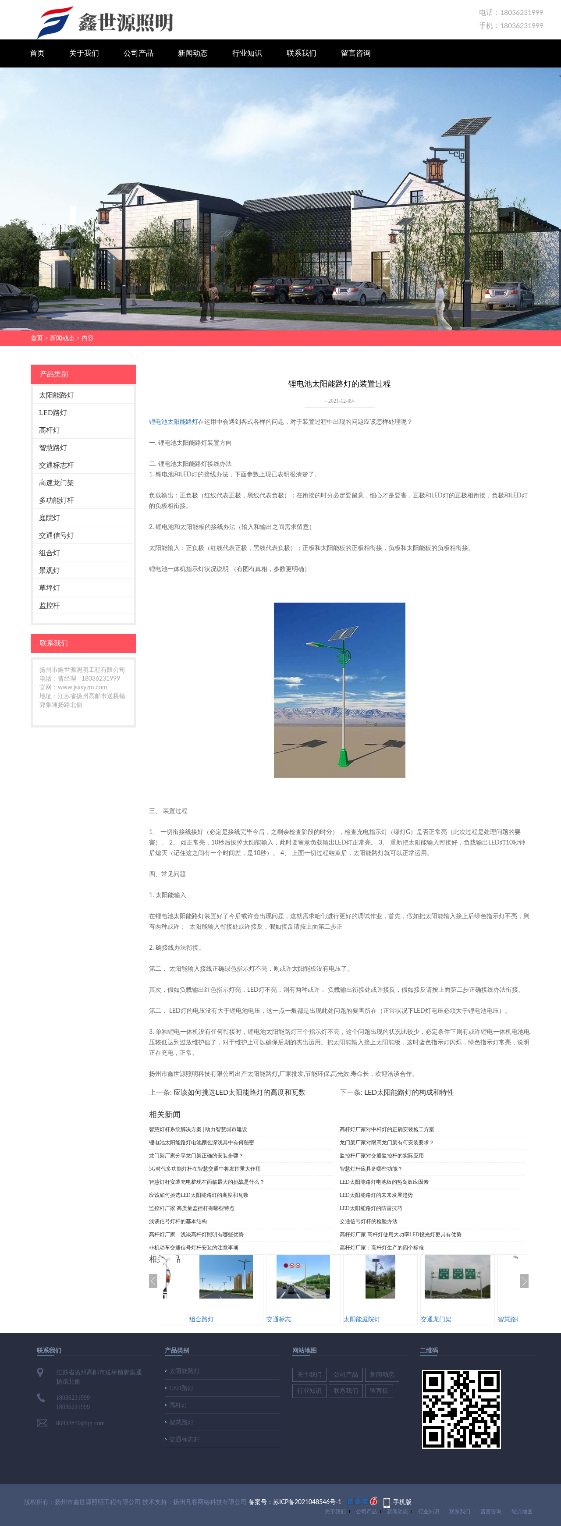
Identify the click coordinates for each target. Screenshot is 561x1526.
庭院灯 (49, 518)
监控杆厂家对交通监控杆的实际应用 (382, 1156)
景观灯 (49, 570)
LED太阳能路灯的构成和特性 (409, 1092)
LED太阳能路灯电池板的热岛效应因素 (384, 1182)
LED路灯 (53, 412)
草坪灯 (49, 588)
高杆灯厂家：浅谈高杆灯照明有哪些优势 (196, 1234)
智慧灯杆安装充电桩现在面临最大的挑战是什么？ (207, 1182)
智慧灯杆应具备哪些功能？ (371, 1169)
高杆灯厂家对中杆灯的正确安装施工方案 (387, 1129)
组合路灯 (201, 1320)
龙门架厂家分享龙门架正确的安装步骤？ (196, 1156)
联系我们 (301, 53)
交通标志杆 (56, 465)
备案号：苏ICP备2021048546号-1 (295, 1502)
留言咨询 (356, 53)
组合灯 (49, 553)
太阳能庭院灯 (362, 1320)
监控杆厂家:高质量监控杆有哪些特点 (191, 1208)
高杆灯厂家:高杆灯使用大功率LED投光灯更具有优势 (401, 1234)
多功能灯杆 (56, 500)
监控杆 (49, 605)
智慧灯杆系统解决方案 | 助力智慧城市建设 (198, 1129)
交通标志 (278, 1320)
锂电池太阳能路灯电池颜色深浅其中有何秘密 (201, 1142)
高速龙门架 (56, 482)
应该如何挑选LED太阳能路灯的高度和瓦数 (239, 1092)
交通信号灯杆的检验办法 (369, 1221)
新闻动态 (193, 53)
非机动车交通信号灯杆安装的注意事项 (193, 1248)
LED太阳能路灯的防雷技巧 (371, 1208)
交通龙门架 (436, 1320)
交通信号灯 (56, 535)
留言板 (379, 1391)
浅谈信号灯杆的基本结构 (178, 1221)
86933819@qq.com (80, 1423)
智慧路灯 (53, 447)
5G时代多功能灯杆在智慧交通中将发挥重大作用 (205, 1169)
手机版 (402, 1502)
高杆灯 (49, 430)
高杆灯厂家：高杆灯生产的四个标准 (382, 1248)
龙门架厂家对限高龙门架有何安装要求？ (387, 1142)
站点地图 (522, 1511)
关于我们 (84, 53)
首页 (37, 53)
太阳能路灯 (56, 395)
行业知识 (247, 53)
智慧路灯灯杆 (516, 1320)
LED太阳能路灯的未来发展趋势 (376, 1195)
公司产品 (138, 53)
